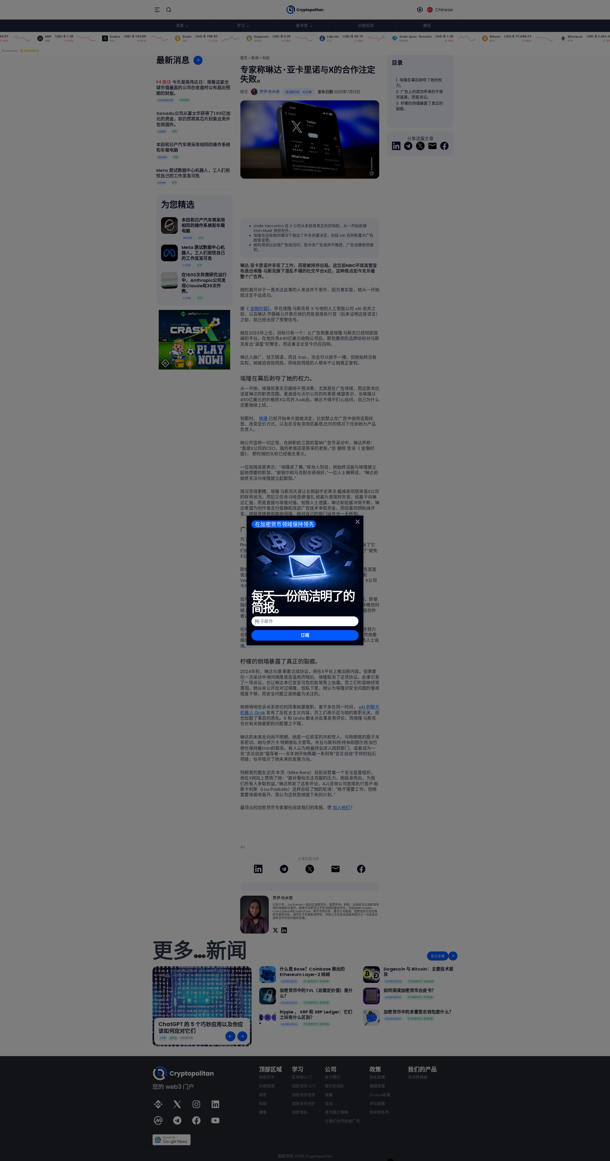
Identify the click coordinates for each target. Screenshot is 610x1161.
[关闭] (357, 521)
